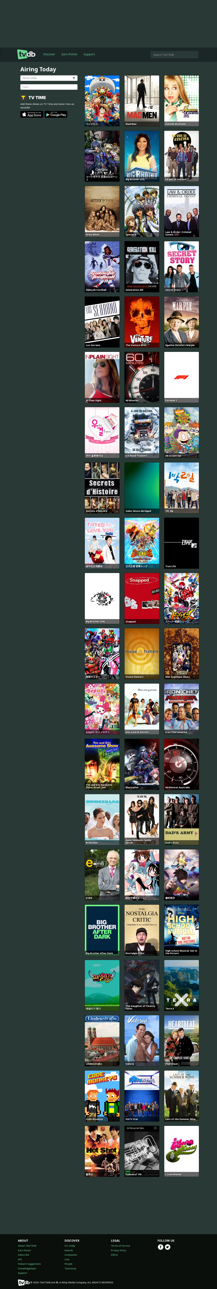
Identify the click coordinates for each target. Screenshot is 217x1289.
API (20, 1259)
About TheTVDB (27, 1245)
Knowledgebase (27, 1268)
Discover (49, 54)
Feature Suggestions (29, 1263)
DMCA (114, 1254)
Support (89, 54)
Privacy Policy (118, 1250)
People (68, 1263)
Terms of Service (120, 1245)
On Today (69, 1245)
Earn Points (69, 54)
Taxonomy (70, 1268)
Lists (67, 1259)
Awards (68, 1250)
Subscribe (23, 1254)
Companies (70, 1254)
